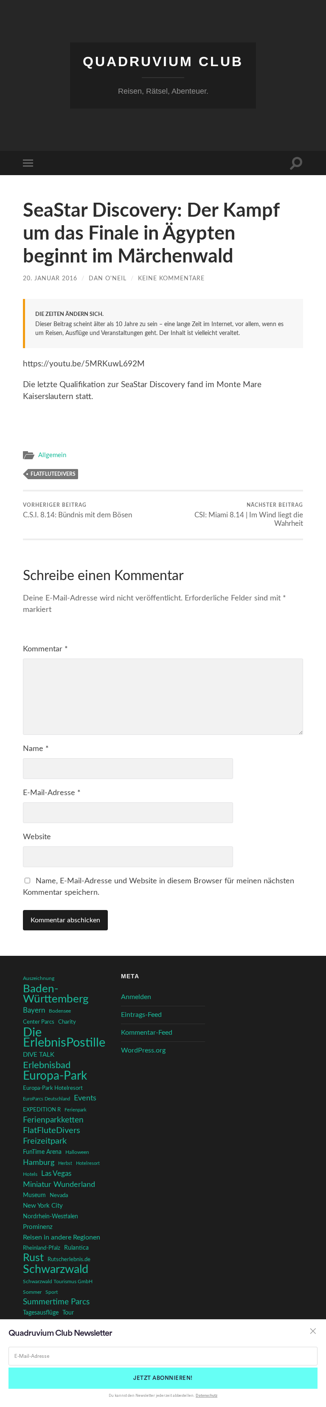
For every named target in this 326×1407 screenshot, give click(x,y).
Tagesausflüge (41, 1313)
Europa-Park (55, 1076)
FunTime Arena (42, 1152)
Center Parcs (38, 1022)
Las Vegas (56, 1173)
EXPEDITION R (42, 1109)
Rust (33, 1258)
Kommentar (45, 649)
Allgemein (52, 455)
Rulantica (76, 1248)
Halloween (77, 1152)
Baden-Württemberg (56, 994)
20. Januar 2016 (50, 278)
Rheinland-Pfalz (41, 1248)
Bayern (34, 1010)
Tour (68, 1313)
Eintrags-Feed (141, 1014)
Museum (34, 1195)
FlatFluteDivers (53, 474)
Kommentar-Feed (146, 1032)
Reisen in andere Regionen (61, 1237)
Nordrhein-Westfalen (50, 1216)
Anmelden (136, 997)
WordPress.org (143, 1050)
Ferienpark (76, 1110)
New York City (43, 1206)
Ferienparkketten (53, 1120)
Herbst (65, 1163)
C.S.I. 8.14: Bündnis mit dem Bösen (77, 510)
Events (85, 1098)
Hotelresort (88, 1163)
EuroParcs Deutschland (46, 1099)
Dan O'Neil (107, 278)
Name (36, 749)
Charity (67, 1022)
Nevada (59, 1195)
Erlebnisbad (46, 1065)
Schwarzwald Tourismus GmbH (58, 1281)
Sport (51, 1292)
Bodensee (60, 1011)
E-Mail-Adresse (52, 793)
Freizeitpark (45, 1141)
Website (37, 837)
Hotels (30, 1174)
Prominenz (38, 1227)
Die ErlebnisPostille (64, 1037)
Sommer (32, 1292)
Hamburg (38, 1163)
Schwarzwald (55, 1270)
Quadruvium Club (163, 61)
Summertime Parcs (56, 1302)
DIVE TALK (38, 1055)
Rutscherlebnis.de (69, 1259)
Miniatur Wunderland (59, 1184)
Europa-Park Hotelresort (53, 1088)
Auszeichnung (38, 978)
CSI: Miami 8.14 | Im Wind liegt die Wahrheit (248, 514)
